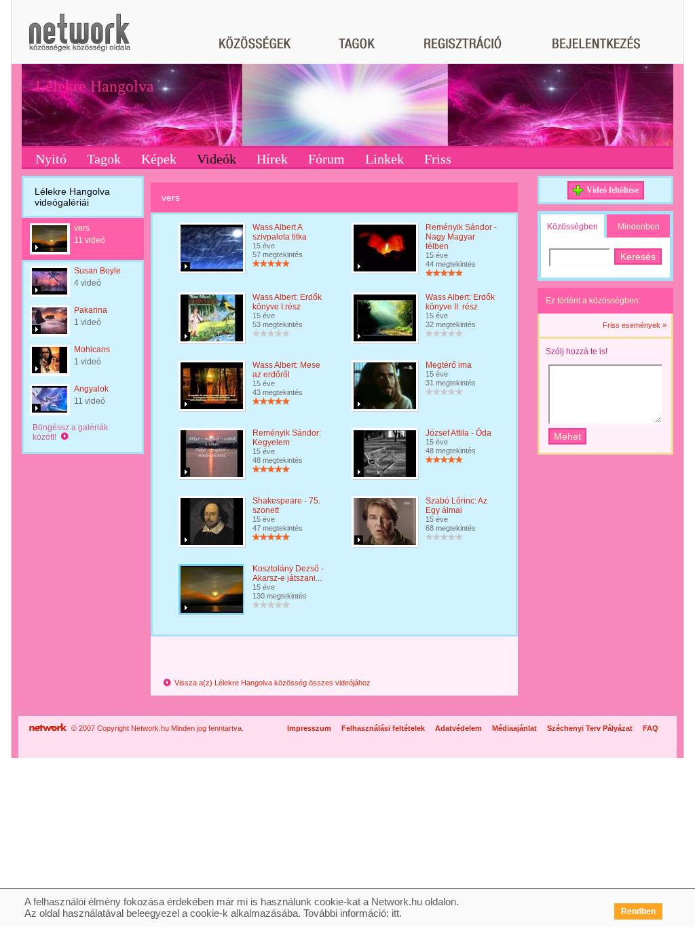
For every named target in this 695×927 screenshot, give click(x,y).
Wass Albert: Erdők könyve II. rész (460, 301)
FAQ (650, 728)
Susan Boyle (97, 271)
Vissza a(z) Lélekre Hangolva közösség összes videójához (271, 683)
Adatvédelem (458, 728)
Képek (158, 158)
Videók (216, 158)
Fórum (326, 158)
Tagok (104, 158)
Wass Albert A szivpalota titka (279, 232)
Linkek (384, 158)
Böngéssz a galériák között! (70, 432)
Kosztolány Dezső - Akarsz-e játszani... (288, 573)
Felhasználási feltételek (383, 728)
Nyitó (51, 158)
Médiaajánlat (514, 728)
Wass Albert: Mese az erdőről (286, 369)
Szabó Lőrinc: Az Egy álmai (456, 505)
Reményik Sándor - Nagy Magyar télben (461, 237)
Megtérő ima (449, 365)
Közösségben (572, 226)
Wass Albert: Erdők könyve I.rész (287, 301)
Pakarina (90, 310)
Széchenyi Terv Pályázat (590, 728)
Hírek (272, 158)
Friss (437, 158)
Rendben (638, 911)
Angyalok (91, 389)
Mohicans (92, 349)
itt (395, 913)
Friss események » (634, 325)
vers (82, 228)
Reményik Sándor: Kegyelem (286, 437)
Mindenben (639, 226)
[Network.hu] (79, 39)
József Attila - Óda (458, 433)
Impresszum (309, 728)
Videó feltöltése (612, 190)
